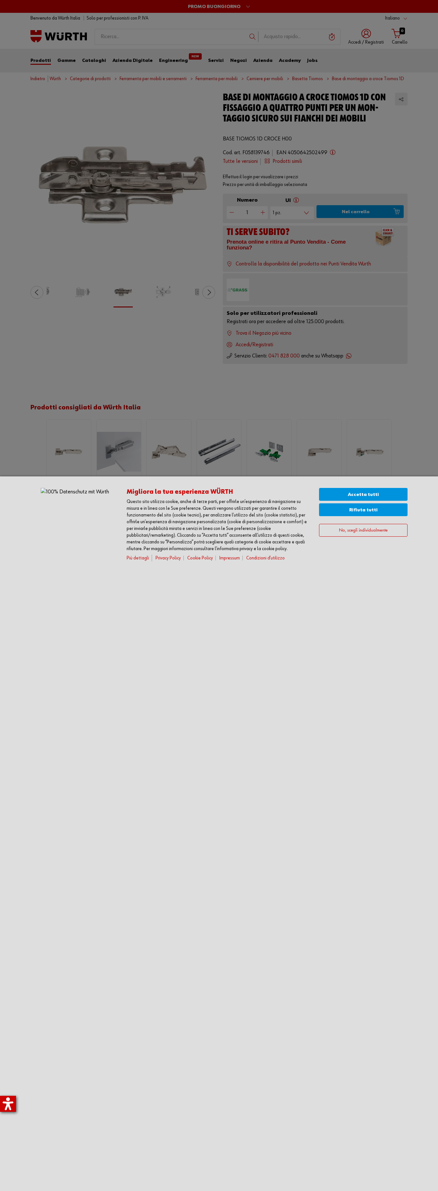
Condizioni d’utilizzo (265, 558)
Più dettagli (138, 558)
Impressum (229, 558)
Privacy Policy (168, 558)
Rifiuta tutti (363, 509)
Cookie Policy (200, 558)
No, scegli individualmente (363, 530)
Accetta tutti (363, 494)
